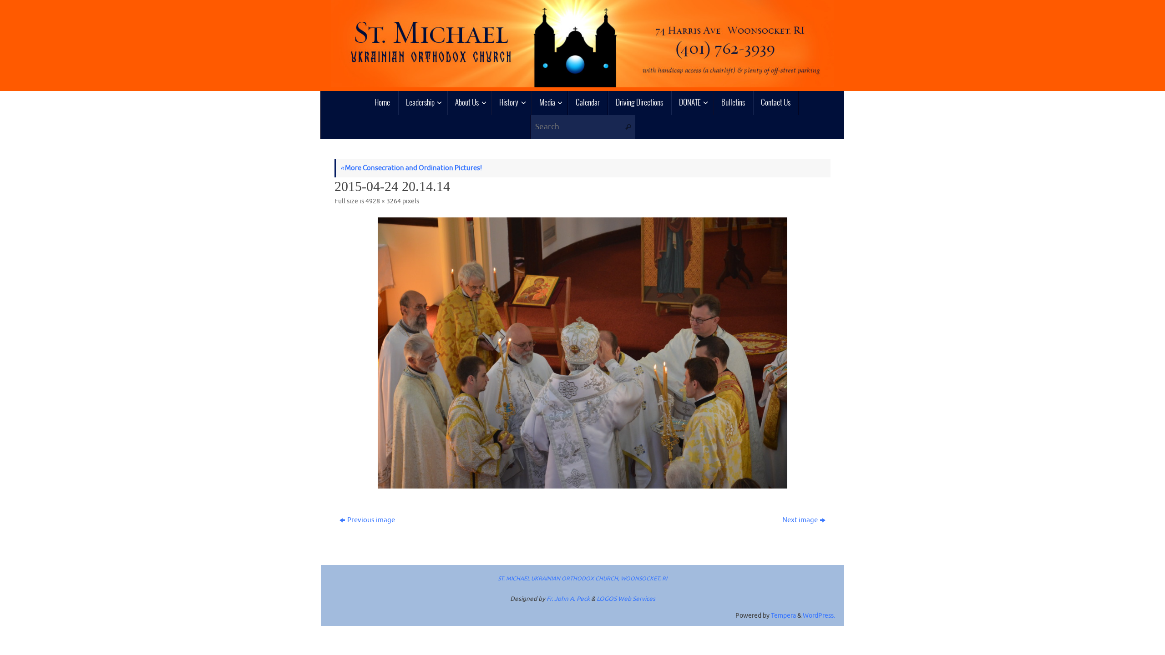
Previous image (371, 520)
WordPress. (819, 616)
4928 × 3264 (383, 201)
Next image (800, 520)
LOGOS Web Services (626, 599)
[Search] (628, 127)
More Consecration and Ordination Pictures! (411, 168)
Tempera (783, 616)
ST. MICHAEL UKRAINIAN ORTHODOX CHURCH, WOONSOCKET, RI (582, 578)
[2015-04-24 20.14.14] (582, 353)
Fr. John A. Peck (568, 599)
